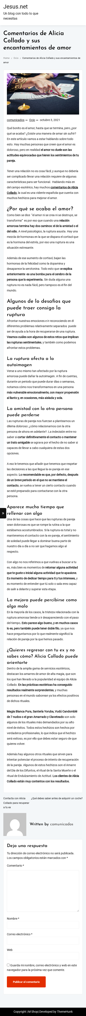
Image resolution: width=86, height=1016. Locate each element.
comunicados (15, 120)
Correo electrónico (19, 934)
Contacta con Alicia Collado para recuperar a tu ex (16, 803)
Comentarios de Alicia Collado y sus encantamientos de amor (37, 40)
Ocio (32, 120)
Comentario (15, 865)
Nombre (13, 918)
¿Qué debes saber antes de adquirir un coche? (57, 798)
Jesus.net (15, 6)
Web (10, 950)
